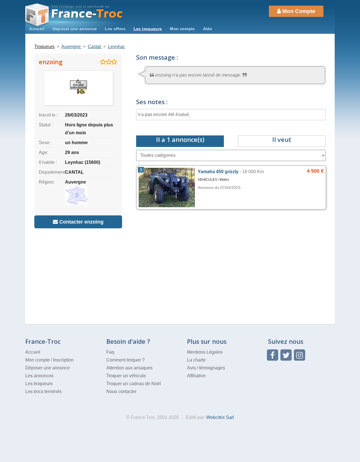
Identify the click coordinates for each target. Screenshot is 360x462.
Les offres (115, 28)
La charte (196, 360)
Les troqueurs (148, 28)
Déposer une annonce (47, 367)
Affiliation (196, 375)
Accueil (36, 28)
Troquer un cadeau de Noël (133, 383)
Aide (207, 28)
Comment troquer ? (125, 360)
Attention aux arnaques (129, 367)
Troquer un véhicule (126, 375)
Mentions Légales (204, 352)
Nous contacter (121, 391)
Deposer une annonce (75, 28)
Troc (87, 14)
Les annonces (39, 375)
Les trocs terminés (43, 391)
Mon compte (182, 28)
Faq (110, 352)
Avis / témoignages (206, 367)
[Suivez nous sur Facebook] (272, 355)
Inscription (63, 360)
